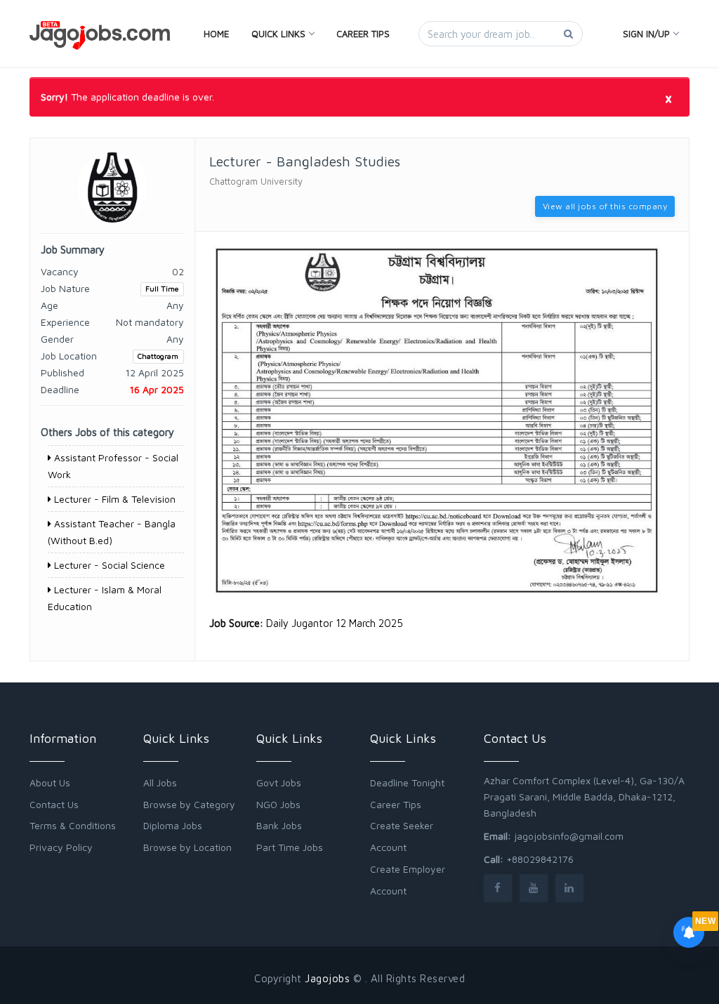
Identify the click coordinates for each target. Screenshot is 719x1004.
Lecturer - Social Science (108, 565)
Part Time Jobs (289, 847)
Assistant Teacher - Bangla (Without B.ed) (112, 531)
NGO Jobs (278, 804)
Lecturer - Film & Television (113, 499)
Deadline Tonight (407, 782)
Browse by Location (187, 847)
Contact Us (54, 804)
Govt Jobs (278, 782)
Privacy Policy (61, 847)
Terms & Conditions (72, 825)
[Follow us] (498, 888)
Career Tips (363, 33)
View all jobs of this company (605, 206)
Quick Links (278, 33)
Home (216, 33)
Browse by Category (189, 804)
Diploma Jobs (172, 825)
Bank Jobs (279, 825)
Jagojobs (327, 978)
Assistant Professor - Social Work (113, 465)
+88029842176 (540, 859)
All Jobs (160, 782)
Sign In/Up (646, 33)
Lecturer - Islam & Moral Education (104, 597)
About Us (49, 782)
